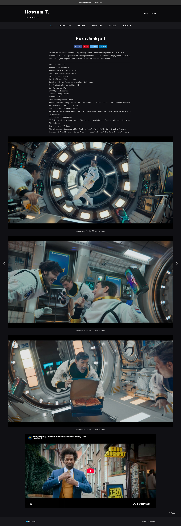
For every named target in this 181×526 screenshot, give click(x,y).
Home (146, 14)
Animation (97, 26)
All (51, 26)
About (153, 14)
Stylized (112, 26)
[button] (172, 513)
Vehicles (81, 26)
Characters (65, 26)
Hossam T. (37, 12)
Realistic (127, 26)
